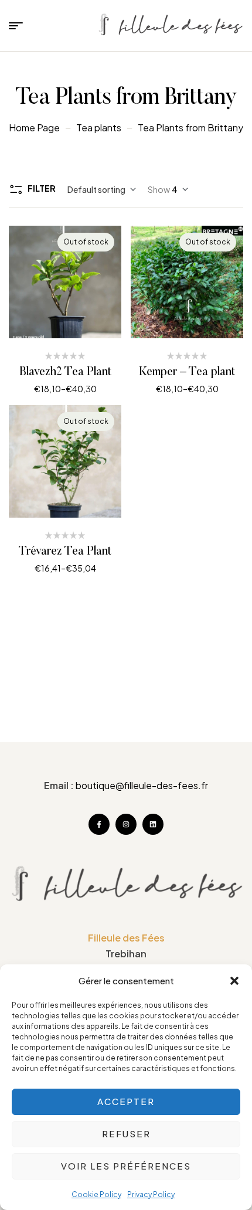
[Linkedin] (153, 824)
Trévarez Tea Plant (65, 552)
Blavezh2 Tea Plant (65, 372)
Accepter (126, 1101)
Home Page (34, 127)
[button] (234, 981)
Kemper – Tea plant (187, 372)
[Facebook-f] (99, 824)
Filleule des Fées (126, 938)
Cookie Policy (96, 1194)
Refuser (126, 1133)
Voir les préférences (126, 1165)
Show (159, 189)
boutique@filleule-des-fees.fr (142, 785)
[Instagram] (126, 824)
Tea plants (98, 127)
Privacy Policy (151, 1194)
